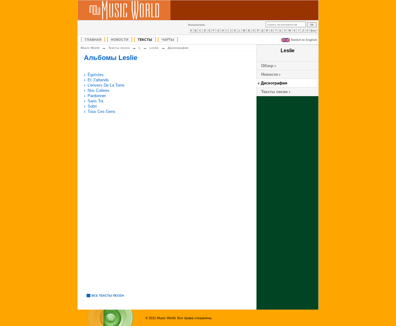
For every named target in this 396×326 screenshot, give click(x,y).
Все (313, 30)
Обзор (267, 65)
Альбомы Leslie (110, 58)
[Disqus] (167, 202)
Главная (93, 39)
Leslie (154, 47)
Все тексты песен (108, 295)
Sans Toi (95, 101)
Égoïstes (96, 74)
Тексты (145, 39)
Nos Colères (99, 90)
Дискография (274, 83)
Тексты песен (274, 91)
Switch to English (304, 39)
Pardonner (97, 95)
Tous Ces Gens (101, 111)
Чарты (167, 39)
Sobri (92, 106)
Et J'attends (98, 80)
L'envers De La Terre (106, 85)
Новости (119, 39)
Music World (90, 47)
